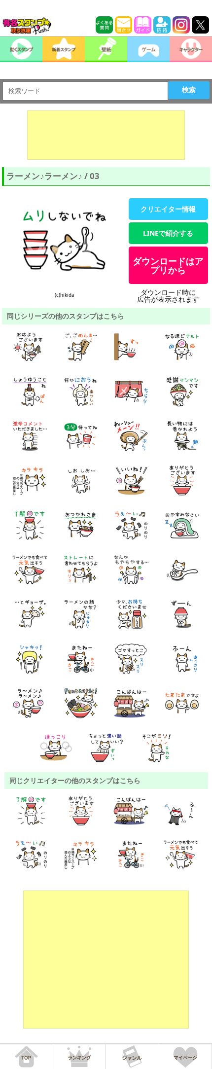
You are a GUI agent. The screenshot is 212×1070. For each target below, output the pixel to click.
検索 (189, 90)
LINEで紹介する (168, 233)
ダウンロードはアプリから (168, 265)
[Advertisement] (106, 135)
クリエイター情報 (168, 209)
